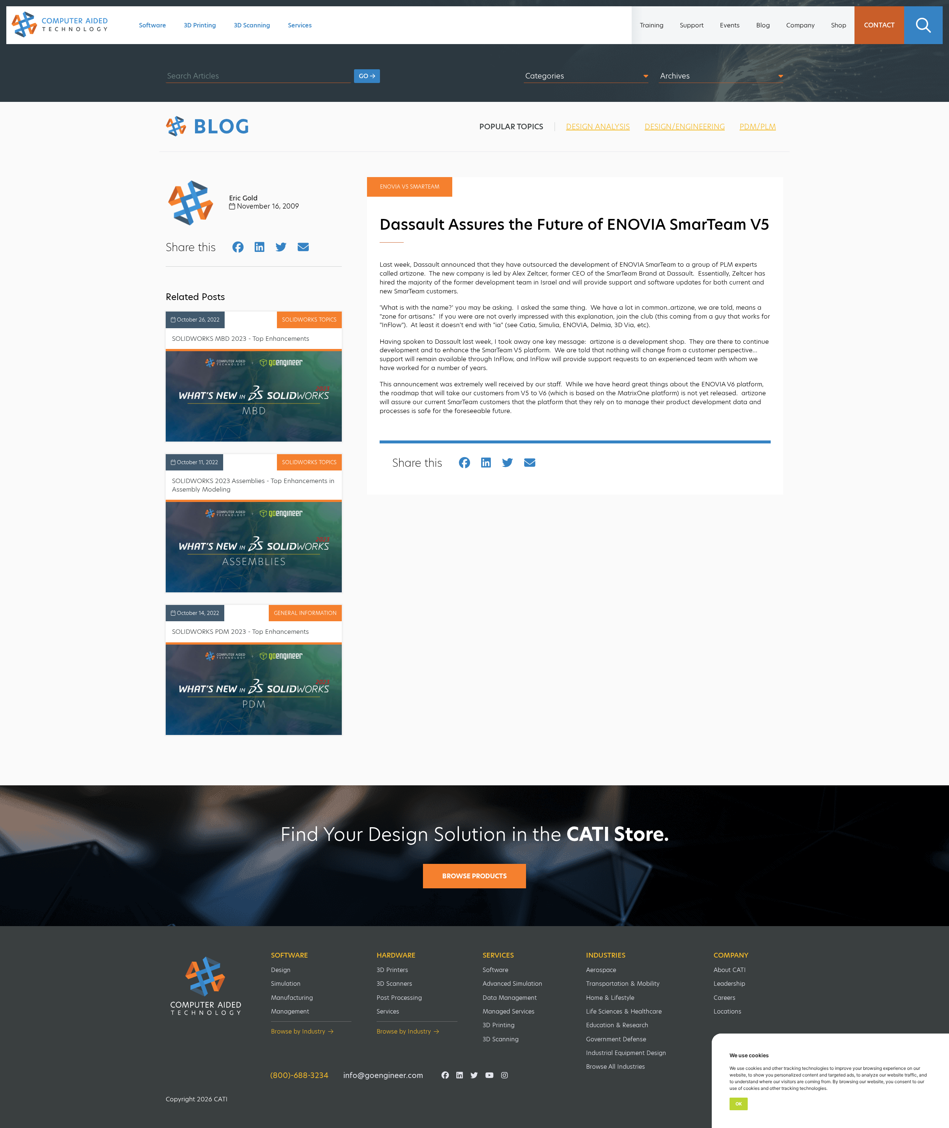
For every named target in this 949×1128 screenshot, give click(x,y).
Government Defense (616, 1039)
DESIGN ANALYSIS (598, 127)
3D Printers (392, 970)
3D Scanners (394, 983)
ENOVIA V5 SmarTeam (409, 186)
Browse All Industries (615, 1066)
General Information (305, 613)
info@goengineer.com (383, 1075)
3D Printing (200, 25)
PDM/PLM (758, 127)
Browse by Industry (298, 1031)
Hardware (396, 955)
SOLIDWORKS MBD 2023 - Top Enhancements (240, 338)
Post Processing (399, 998)
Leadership (729, 983)
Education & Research (617, 1025)
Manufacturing (292, 998)
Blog (763, 25)
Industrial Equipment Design (626, 1053)
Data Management (510, 998)
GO (364, 76)
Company (800, 25)
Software (152, 25)
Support (692, 25)
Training (652, 25)
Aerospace (601, 970)
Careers (724, 998)
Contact (879, 25)
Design (281, 970)
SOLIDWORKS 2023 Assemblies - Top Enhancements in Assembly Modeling (253, 484)
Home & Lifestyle (610, 998)
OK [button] (738, 1104)
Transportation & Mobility (622, 983)
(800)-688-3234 (299, 1075)
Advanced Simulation (512, 983)
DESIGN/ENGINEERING (685, 127)
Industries (605, 955)
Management (290, 1011)
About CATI (730, 970)
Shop (838, 25)
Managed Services (509, 1011)
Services (300, 25)
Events (730, 25)
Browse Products (474, 876)
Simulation (286, 983)
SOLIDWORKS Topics (309, 319)
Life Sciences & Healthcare (624, 1011)
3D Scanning (252, 25)
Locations (727, 1011)
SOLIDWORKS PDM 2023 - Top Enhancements (240, 631)
